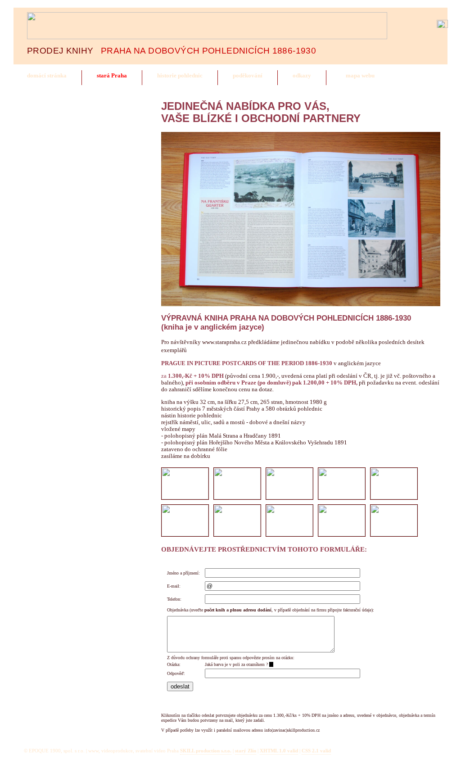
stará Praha (112, 75)
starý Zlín (245, 750)
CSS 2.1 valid (316, 750)
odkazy (302, 75)
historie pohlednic (180, 75)
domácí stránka (47, 75)
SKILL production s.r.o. (205, 750)
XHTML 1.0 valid (279, 750)
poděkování (247, 75)
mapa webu (360, 75)
